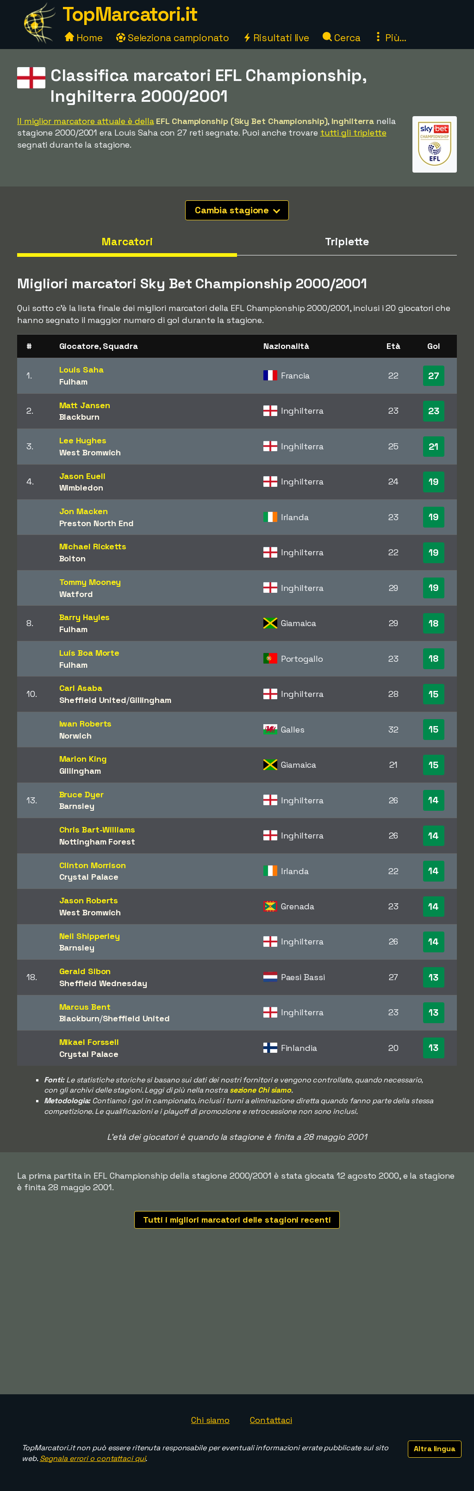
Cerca (346, 37)
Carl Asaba (80, 688)
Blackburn (79, 416)
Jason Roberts (88, 900)
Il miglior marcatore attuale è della (85, 121)
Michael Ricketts (92, 546)
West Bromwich (90, 452)
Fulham (73, 381)
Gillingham (150, 700)
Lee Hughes (82, 440)
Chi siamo (210, 1420)
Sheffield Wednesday (103, 983)
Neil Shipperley (89, 936)
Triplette (346, 241)
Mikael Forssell (89, 1042)
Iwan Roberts (85, 723)
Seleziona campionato (177, 37)
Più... (394, 37)
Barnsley (76, 806)
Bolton (72, 558)
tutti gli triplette (353, 132)
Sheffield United (92, 700)
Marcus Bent (85, 1006)
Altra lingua (434, 1449)
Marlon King (83, 758)
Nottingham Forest (97, 841)
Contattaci (271, 1420)
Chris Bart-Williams (97, 829)
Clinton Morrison (92, 865)
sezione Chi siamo (260, 1090)
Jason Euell (82, 476)
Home (88, 37)
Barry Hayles (84, 617)
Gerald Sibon (85, 971)
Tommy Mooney (90, 582)
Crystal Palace (89, 876)
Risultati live (280, 37)
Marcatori (127, 241)
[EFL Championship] (434, 164)
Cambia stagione (233, 210)
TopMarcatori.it (130, 14)
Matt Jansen (84, 405)
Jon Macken (83, 511)
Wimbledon (81, 487)
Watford (76, 594)
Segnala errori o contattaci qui (93, 1458)
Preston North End (96, 523)
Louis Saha (81, 369)
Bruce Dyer (81, 794)
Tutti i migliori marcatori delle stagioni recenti (237, 1219)
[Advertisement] (237, 1325)
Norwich (75, 735)
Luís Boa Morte (89, 652)
